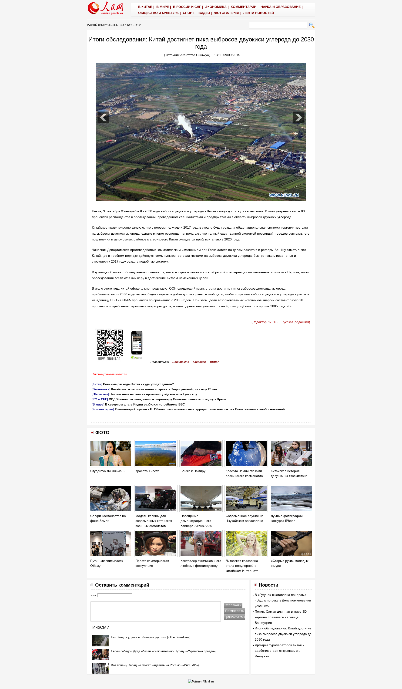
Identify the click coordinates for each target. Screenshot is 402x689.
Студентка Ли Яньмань (107, 471)
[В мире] (98, 404)
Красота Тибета (147, 471)
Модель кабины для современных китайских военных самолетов (153, 521)
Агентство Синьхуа (194, 55)
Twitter (214, 362)
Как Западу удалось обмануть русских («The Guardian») (150, 637)
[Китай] (97, 384)
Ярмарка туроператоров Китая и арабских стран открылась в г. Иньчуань (280, 650)
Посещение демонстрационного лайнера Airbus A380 (196, 521)
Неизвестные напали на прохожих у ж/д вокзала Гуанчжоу (153, 394)
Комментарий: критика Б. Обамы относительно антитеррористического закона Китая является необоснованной (200, 409)
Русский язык (95, 25)
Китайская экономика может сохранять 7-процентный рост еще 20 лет (164, 389)
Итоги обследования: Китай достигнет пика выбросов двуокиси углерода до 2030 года (284, 633)
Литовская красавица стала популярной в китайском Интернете (242, 566)
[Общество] (100, 394)
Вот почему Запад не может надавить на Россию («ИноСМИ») (155, 665)
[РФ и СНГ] (100, 399)
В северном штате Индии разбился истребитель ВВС (145, 404)
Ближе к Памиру (193, 471)
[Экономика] (101, 389)
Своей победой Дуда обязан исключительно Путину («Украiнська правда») (163, 651)
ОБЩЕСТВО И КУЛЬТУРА (124, 25)
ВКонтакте (180, 362)
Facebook (199, 362)
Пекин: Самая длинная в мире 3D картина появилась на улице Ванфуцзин (281, 617)
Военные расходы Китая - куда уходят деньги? (138, 384)
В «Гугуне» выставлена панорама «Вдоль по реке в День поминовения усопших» (283, 600)
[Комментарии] (103, 409)
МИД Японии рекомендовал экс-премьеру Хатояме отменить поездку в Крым (167, 399)
